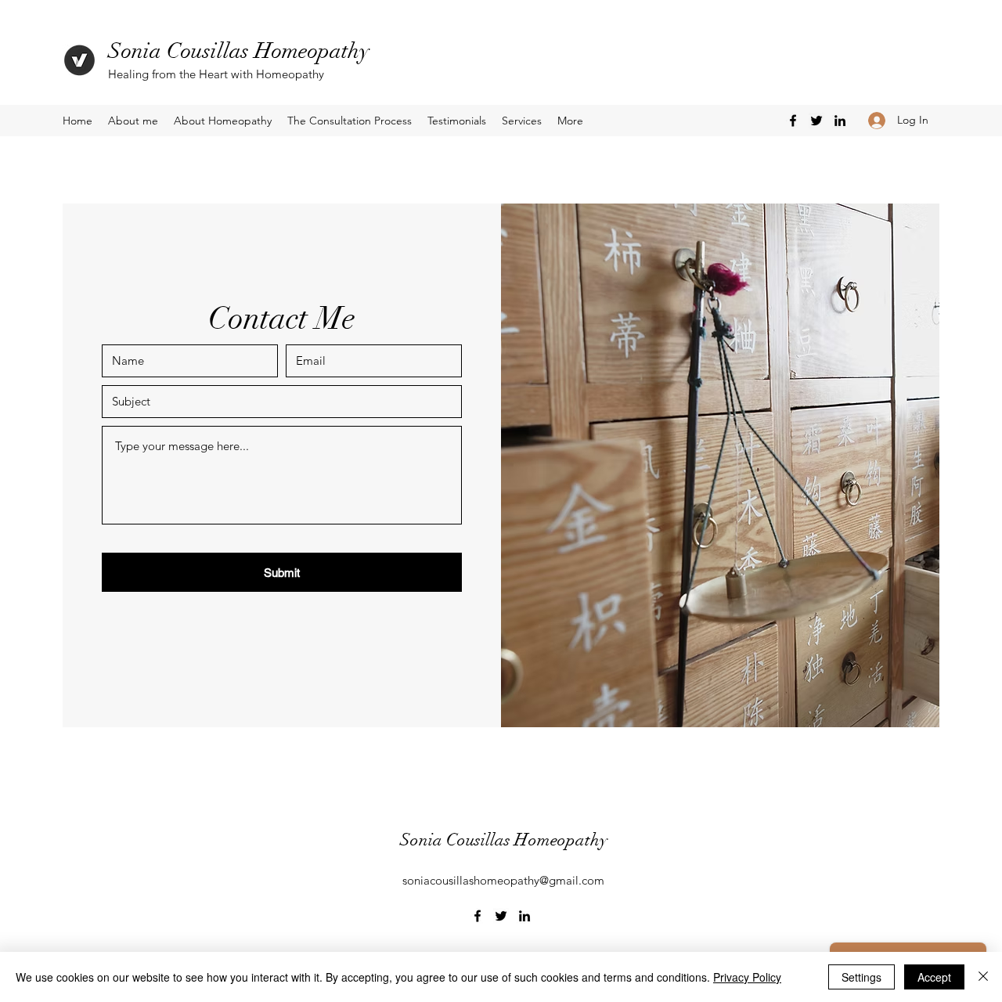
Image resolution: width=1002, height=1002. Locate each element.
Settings (861, 977)
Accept (934, 977)
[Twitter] (816, 120)
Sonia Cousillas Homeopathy (238, 51)
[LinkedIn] (840, 120)
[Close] (983, 976)
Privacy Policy (747, 977)
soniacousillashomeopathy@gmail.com (503, 880)
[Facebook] (793, 120)
